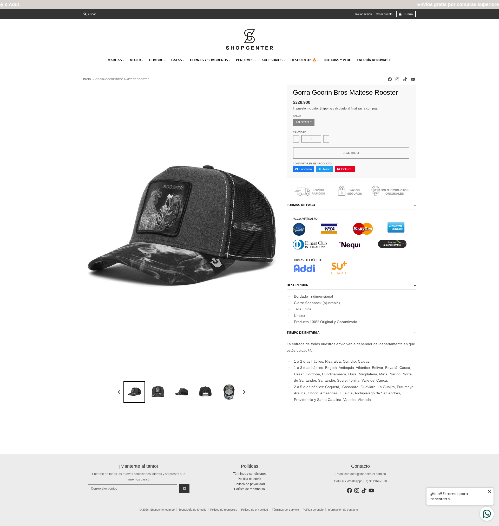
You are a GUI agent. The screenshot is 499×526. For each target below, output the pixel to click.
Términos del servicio (285, 509)
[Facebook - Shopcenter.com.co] (390, 79)
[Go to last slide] (119, 392)
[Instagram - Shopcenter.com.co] (397, 79)
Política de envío (313, 509)
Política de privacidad (254, 509)
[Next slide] (244, 392)
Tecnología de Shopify (192, 509)
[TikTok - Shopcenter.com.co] (405, 79)
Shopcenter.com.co (162, 509)
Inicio (87, 79)
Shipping (325, 108)
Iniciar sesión (363, 14)
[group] (134, 392)
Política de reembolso (223, 509)
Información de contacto (342, 509)
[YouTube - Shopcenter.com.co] (413, 79)
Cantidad (299, 132)
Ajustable (304, 122)
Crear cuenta (384, 14)
